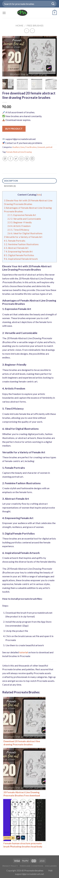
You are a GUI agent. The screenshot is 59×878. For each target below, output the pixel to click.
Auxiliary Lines (18, 147)
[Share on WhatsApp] (5, 158)
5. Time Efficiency (18, 229)
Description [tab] (11, 181)
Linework (41, 147)
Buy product (14, 128)
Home (19, 25)
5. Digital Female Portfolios (19, 255)
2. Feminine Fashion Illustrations (21, 244)
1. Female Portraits (14, 240)
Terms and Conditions (31, 866)
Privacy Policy (10, 866)
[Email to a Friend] (21, 158)
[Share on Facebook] (10, 158)
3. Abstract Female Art (16, 248)
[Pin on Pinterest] (26, 158)
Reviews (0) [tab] (10, 186)
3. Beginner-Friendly (19, 222)
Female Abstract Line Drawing (19, 152)
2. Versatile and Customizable (24, 218)
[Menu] (4, 13)
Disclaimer (51, 866)
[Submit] (53, 4)
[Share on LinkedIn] (32, 158)
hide (39, 194)
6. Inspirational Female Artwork (21, 258)
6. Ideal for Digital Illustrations (24, 233)
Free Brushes (35, 25)
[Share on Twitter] (15, 158)
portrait (49, 147)
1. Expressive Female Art (21, 215)
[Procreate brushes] (22, 12)
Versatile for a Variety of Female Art (23, 237)
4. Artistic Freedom (19, 226)
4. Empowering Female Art (18, 251)
